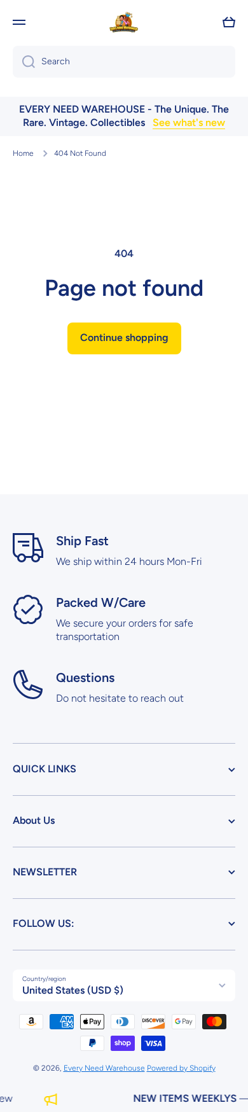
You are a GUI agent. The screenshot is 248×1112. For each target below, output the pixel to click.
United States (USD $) (72, 990)
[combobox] (124, 62)
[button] (229, 22)
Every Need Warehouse (104, 1068)
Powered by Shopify (181, 1068)
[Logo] (124, 22)
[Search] (24, 62)
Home (23, 153)
